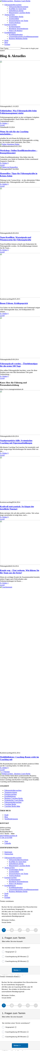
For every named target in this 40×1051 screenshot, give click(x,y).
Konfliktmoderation (16, 887)
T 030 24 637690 (6, 838)
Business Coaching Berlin (13, 798)
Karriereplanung (14, 879)
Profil (6, 815)
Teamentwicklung (10, 792)
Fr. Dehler (3, 123)
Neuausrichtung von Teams (18, 874)
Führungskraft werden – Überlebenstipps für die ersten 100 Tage (19, 364)
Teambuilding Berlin (16, 870)
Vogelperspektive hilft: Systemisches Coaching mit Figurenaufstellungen (16, 441)
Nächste (7, 772)
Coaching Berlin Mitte (12, 806)
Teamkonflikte (14, 872)
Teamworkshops (14, 876)
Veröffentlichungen (11, 819)
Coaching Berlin (10, 804)
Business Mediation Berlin (18, 891)
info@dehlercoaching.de (8, 836)
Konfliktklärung (10, 796)
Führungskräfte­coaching (12, 858)
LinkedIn (7, 843)
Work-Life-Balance (15, 883)
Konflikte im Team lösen (17, 862)
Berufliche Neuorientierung (18, 881)
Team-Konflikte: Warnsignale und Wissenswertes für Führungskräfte (15, 238)
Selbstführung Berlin (16, 864)
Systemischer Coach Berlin (13, 800)
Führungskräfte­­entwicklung (18, 860)
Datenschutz (8, 854)
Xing (6, 841)
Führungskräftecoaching (12, 790)
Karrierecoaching (10, 794)
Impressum (8, 852)
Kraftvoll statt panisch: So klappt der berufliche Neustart (17, 507)
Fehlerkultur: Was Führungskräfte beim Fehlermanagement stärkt (18, 112)
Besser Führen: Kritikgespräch (14, 303)
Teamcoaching (9, 868)
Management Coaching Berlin (19, 866)
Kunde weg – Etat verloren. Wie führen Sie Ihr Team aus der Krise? (19, 571)
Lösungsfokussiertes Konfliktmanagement (23, 889)
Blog (6, 817)
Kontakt (7, 897)
